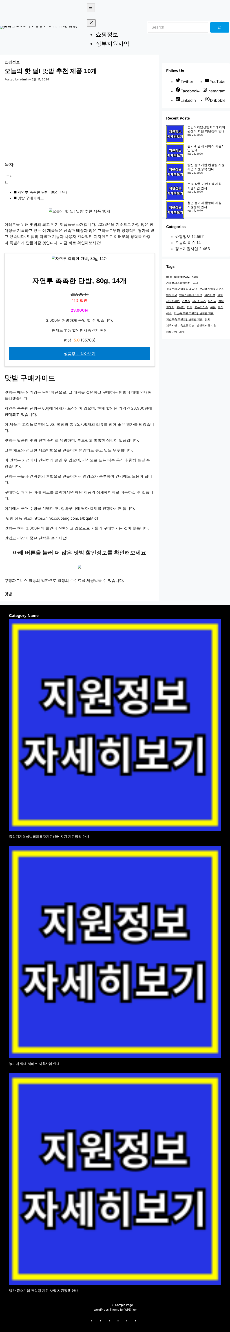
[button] (79, 179)
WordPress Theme (106, 1309)
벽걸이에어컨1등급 (190, 295)
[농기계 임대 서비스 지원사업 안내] (175, 153)
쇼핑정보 (12, 62)
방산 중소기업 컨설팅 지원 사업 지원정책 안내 (206, 167)
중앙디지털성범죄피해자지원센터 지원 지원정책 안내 (206, 129)
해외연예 (171, 331)
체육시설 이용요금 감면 (180, 325)
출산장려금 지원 (206, 325)
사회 (220, 295)
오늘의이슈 (201, 307)
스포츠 (186, 301)
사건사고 (209, 295)
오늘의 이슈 (185, 242)
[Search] (219, 27)
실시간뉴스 (199, 301)
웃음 (213, 307)
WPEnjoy (130, 1309)
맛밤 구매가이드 (31, 198)
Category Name (24, 615)
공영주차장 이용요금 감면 (181, 288)
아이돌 (212, 301)
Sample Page (124, 1305)
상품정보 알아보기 (79, 353)
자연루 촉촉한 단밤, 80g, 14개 (42, 192)
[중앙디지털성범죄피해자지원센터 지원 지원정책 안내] (175, 134)
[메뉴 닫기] (91, 23)
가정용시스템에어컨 (178, 282)
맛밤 (8, 594)
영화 (189, 307)
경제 (195, 282)
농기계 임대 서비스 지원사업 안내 (34, 1064)
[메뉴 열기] (91, 7)
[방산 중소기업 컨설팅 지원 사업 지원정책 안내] (175, 172)
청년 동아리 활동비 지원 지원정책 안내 (204, 205)
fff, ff (169, 276)
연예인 (181, 307)
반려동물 (171, 295)
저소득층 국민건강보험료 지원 (184, 319)
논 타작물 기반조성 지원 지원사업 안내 (204, 186)
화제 (182, 331)
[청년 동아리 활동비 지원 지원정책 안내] (175, 210)
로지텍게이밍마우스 (211, 288)
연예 (221, 301)
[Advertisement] (79, 122)
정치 (207, 319)
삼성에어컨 (173, 301)
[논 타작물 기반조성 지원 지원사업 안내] (175, 191)
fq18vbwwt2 (182, 276)
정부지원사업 (186, 248)
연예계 (170, 307)
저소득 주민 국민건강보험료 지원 (194, 313)
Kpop (195, 276)
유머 (220, 307)
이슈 (169, 313)
